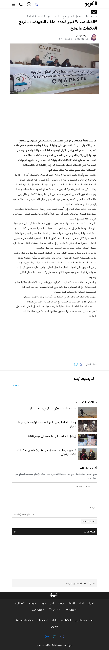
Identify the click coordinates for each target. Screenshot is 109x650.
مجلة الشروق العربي (84, 620)
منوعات (32, 603)
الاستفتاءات (42, 620)
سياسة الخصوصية (24, 620)
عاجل (54, 620)
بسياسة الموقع (25, 474)
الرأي (52, 603)
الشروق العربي (38, 609)
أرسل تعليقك (88, 521)
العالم (81, 603)
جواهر (43, 603)
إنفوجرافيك (20, 603)
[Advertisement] (54, 116)
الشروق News (70, 609)
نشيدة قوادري (82, 35)
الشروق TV (54, 609)
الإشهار (54, 626)
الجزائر (94, 12)
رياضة (61, 603)
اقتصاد (71, 603)
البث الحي (66, 620)
